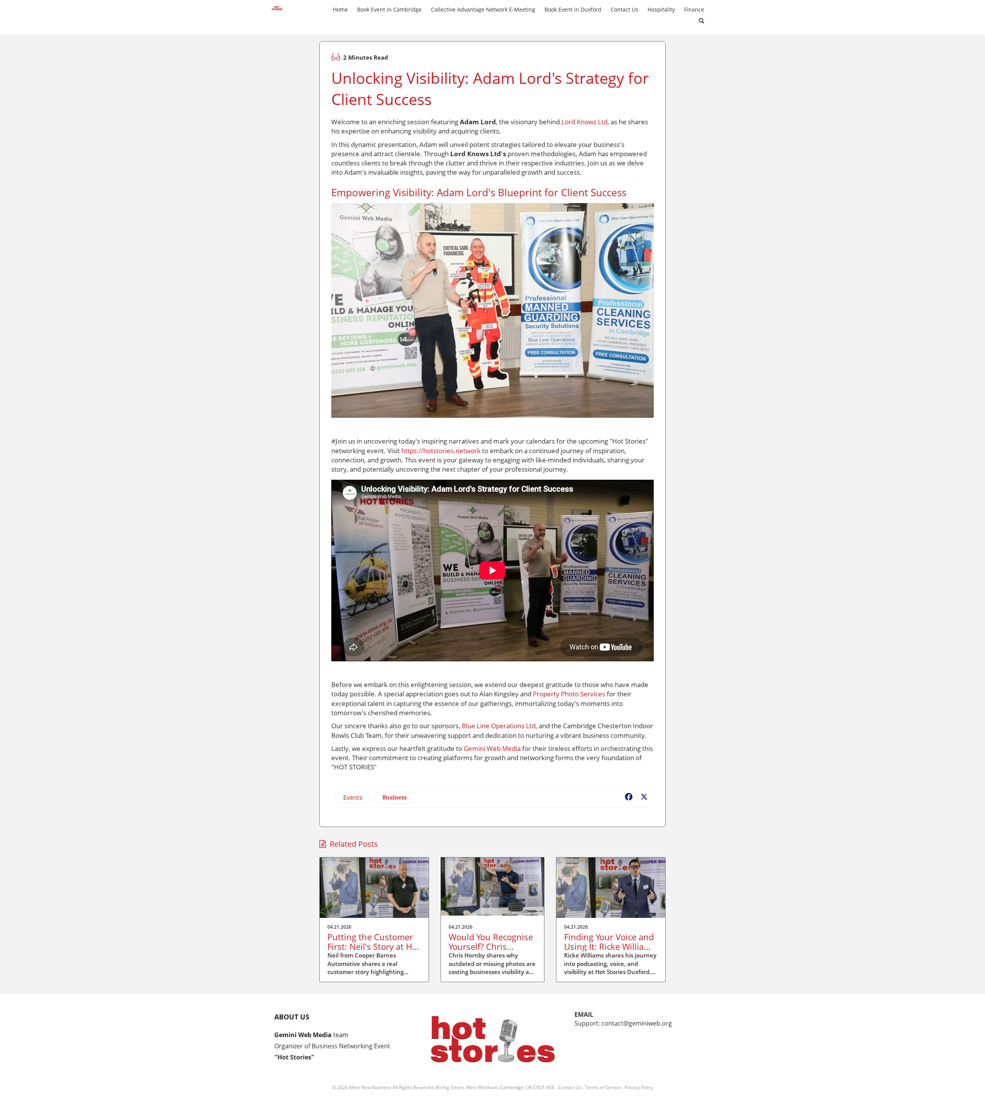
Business (394, 797)
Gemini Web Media (492, 748)
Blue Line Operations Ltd (499, 725)
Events (352, 797)
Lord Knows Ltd (584, 121)
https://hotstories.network (441, 450)
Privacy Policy (638, 1087)
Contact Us (569, 1087)
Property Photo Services (569, 693)
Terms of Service (603, 1087)
